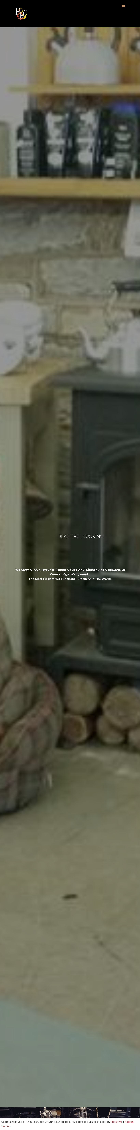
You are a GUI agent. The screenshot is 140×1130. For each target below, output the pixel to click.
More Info (116, 1121)
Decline (5, 1126)
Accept (129, 1121)
